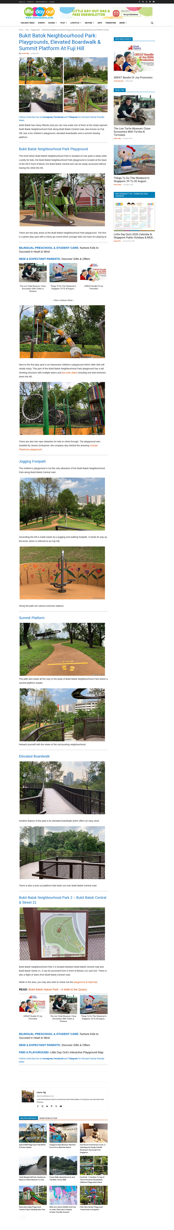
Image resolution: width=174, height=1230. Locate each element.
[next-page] (24, 1217)
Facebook (59, 117)
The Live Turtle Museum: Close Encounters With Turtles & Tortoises (33, 288)
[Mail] (48, 1106)
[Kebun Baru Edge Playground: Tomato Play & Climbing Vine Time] (33, 1195)
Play (27, 30)
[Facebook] (139, 1)
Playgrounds (35, 30)
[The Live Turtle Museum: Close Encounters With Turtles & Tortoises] (33, 272)
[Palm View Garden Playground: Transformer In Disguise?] (94, 1195)
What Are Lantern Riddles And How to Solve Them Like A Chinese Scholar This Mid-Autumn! (62, 1209)
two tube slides (69, 372)
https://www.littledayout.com (45, 1096)
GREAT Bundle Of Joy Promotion (133, 77)
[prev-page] (20, 1217)
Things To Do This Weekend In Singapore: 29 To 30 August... (131, 179)
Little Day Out (119, 81)
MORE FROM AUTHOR (48, 1118)
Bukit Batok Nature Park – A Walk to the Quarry (58, 989)
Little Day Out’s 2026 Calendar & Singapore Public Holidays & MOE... (134, 236)
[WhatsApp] (39, 1076)
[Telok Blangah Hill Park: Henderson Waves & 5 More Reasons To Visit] (33, 1165)
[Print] (50, 1076)
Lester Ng (25, 53)
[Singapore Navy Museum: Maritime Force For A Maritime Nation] (63, 1133)
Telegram (73, 117)
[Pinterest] (33, 1076)
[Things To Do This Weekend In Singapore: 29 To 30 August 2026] (63, 272)
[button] (152, 23)
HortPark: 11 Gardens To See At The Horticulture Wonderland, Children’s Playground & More (92, 1179)
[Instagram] (143, 1)
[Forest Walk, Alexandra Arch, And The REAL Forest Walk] (63, 1165)
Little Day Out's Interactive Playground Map (76, 1052)
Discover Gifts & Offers (76, 258)
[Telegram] (56, 1076)
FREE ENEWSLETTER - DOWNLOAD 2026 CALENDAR (131, 195)
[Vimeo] (150, 1)
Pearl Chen (117, 185)
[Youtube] (153, 1)
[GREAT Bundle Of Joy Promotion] (94, 272)
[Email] (45, 1076)
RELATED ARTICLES (28, 1118)
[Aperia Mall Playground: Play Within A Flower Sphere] (33, 1133)
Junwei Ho (117, 241)
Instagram (48, 117)
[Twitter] (146, 1)
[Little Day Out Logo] (39, 13)
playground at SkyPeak (85, 982)
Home (21, 30)
